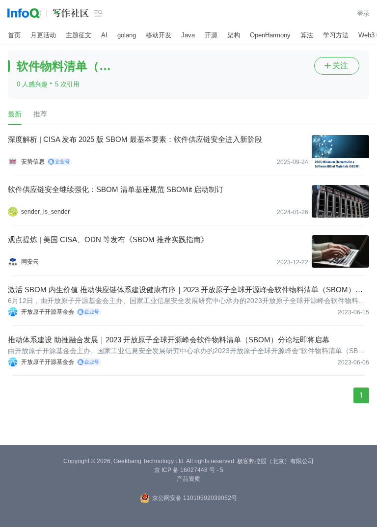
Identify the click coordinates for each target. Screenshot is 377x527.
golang (126, 35)
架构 (233, 35)
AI (104, 35)
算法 (306, 35)
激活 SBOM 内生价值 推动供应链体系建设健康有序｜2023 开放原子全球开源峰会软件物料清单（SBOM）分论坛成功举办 (185, 290)
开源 (211, 35)
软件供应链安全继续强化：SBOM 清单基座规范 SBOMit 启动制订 (115, 189)
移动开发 (158, 35)
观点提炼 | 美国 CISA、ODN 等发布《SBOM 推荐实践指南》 (108, 239)
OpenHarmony (270, 35)
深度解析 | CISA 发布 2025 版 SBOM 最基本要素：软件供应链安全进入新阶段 (135, 139)
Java (188, 35)
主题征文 (78, 35)
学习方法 (336, 35)
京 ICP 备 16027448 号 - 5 (188, 470)
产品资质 (188, 478)
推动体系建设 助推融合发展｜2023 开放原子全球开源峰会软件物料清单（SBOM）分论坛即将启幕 (168, 339)
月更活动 (43, 35)
